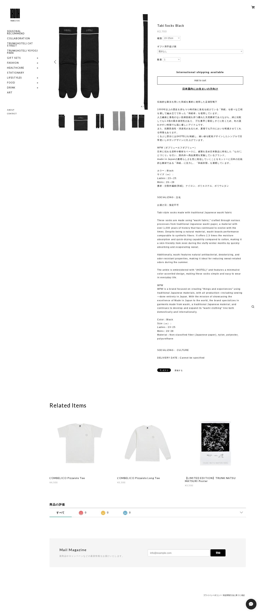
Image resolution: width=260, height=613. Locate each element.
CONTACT (12, 113)
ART (10, 92)
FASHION (13, 63)
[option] (100, 62)
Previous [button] (55, 61)
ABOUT (11, 110)
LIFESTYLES (14, 78)
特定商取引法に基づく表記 (234, 595)
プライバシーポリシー (212, 595)
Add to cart (200, 80)
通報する (179, 370)
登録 (218, 552)
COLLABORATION (18, 38)
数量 (159, 59)
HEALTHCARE (15, 68)
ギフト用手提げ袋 (167, 46)
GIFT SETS (14, 58)
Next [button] (144, 61)
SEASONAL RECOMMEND (16, 32)
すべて (60, 512)
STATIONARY (15, 73)
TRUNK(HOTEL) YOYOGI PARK (22, 52)
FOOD (11, 83)
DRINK (11, 87)
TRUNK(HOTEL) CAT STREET (20, 44)
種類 (159, 38)
